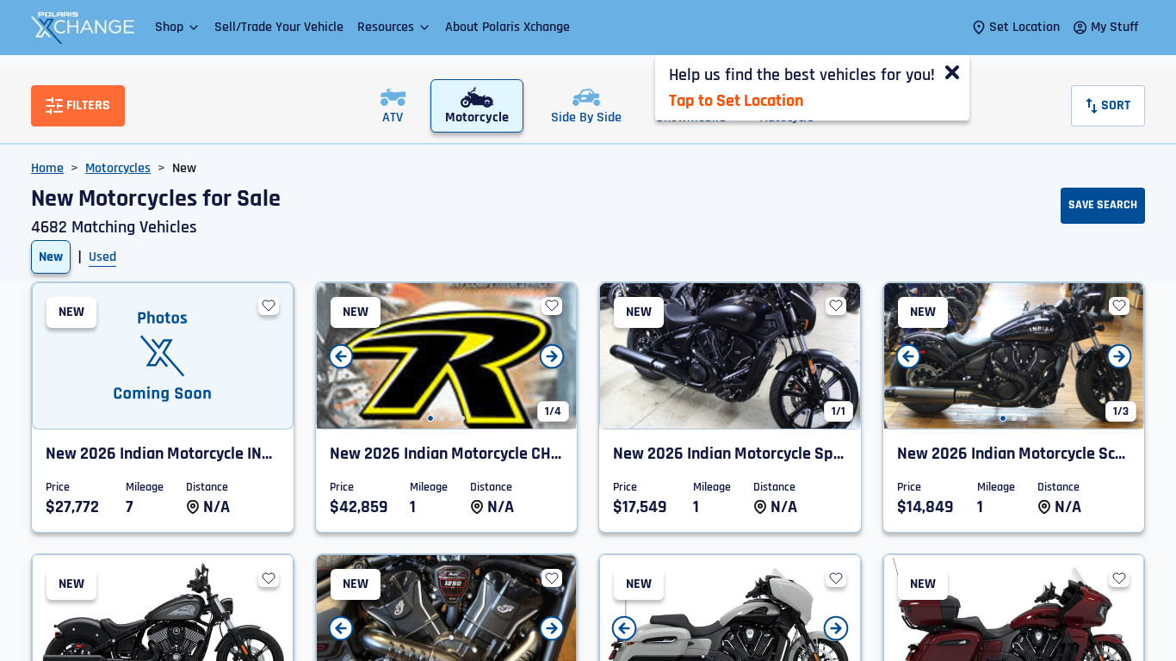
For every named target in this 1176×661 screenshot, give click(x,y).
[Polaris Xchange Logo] (82, 27)
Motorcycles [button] (118, 168)
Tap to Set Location (736, 101)
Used (102, 257)
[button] (177, 27)
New (51, 257)
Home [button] (47, 168)
